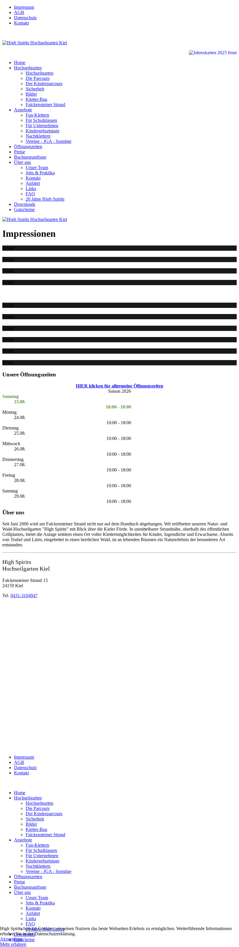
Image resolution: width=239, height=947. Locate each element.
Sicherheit (35, 88)
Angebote (23, 109)
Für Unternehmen (42, 125)
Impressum (24, 7)
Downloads (24, 204)
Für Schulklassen (41, 120)
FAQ (30, 193)
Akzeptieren (11, 939)
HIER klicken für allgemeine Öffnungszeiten (119, 385)
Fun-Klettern (37, 115)
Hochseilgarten (28, 67)
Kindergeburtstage (42, 130)
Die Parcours (38, 78)
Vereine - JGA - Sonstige (48, 141)
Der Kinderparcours (44, 83)
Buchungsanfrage (30, 157)
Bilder (31, 94)
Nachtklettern (38, 136)
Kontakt (21, 22)
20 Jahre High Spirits (45, 199)
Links (31, 188)
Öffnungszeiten (28, 146)
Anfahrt (33, 183)
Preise (19, 151)
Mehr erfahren (13, 944)
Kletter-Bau (36, 99)
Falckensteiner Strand (45, 104)
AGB (19, 12)
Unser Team (37, 167)
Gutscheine (24, 209)
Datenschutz (25, 17)
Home (19, 62)
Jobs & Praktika (40, 172)
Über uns (22, 162)
